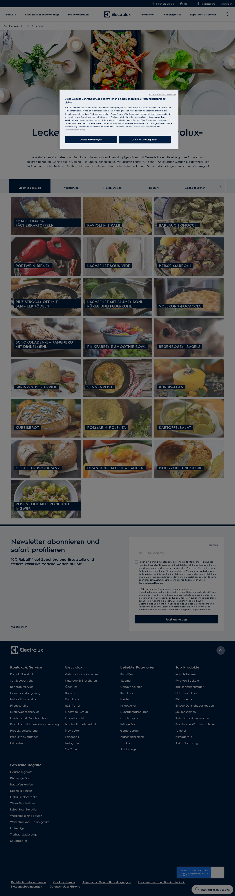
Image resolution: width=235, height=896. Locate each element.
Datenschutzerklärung (75, 129)
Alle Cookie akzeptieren (144, 139)
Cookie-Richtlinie (141, 126)
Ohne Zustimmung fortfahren (162, 94)
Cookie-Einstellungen (91, 139)
